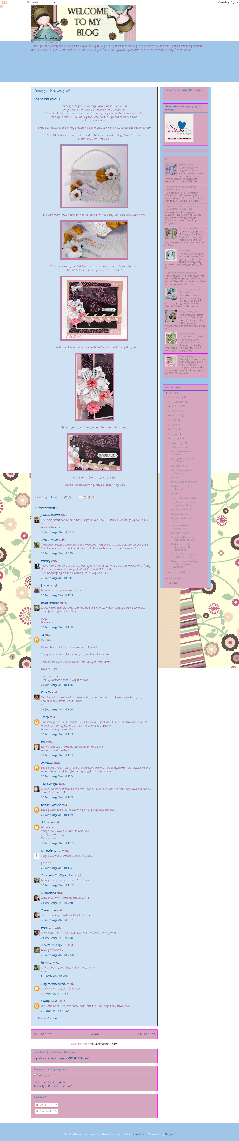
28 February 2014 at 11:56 (57, 709)
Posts (42, 1105)
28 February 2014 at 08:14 (57, 532)
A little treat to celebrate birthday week (181, 188)
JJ (42, 635)
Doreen (45, 585)
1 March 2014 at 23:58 (55, 976)
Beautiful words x (181, 532)
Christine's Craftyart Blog (57, 875)
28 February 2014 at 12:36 (57, 776)
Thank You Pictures (46, 1086)
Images (57, 1082)
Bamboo (175, 493)
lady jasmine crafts (53, 984)
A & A (174, 477)
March (176, 438)
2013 (171, 578)
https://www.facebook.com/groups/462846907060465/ (62, 1058)
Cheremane (48, 893)
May (175, 429)
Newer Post (43, 1034)
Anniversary (185, 250)
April (175, 434)
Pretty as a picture (190, 311)
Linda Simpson (50, 603)
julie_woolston (50, 515)
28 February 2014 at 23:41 (57, 955)
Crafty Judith (49, 1001)
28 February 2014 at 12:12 (57, 734)
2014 (171, 393)
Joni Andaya (49, 784)
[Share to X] (87, 497)
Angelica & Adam (181, 509)
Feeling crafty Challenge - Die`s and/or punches (184, 564)
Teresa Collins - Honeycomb (180, 527)
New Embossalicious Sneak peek (182, 472)
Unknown (47, 763)
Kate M (46, 692)
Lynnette (46, 962)
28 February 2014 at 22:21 (57, 938)
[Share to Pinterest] (93, 497)
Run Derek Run (179, 466)
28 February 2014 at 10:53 (57, 685)
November (178, 402)
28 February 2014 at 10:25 (57, 627)
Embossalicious (179, 447)
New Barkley (186, 356)
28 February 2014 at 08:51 (57, 553)
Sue (43, 742)
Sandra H (47, 928)
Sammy (45, 561)
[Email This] (80, 497)
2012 (171, 583)
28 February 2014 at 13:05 (57, 797)
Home (95, 1034)
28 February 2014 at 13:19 (57, 815)
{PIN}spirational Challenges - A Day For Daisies (183, 547)
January (177, 572)
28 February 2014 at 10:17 (57, 595)
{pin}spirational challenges (182, 272)
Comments (45, 1111)
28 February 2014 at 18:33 (57, 885)
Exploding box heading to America (183, 460)
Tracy (45, 717)
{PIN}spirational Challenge (180, 488)
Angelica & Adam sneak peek (184, 520)
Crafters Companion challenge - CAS (183, 556)
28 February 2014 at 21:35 (57, 903)
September (178, 411)
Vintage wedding (188, 228)
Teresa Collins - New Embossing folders (182, 539)
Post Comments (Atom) (103, 1044)
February (177, 443)
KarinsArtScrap (51, 851)
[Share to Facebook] (90, 497)
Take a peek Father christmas (189, 291)
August (176, 415)
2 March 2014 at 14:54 (55, 1011)
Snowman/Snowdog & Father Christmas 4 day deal (183, 208)
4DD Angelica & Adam (183, 498)
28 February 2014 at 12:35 (57, 755)
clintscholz (140, 1134)
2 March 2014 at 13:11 (54, 993)
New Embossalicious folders (182, 453)
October (177, 406)
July (174, 420)
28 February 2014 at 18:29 (57, 868)
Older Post (146, 1034)
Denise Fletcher (51, 805)
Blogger (170, 1134)
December (178, 397)
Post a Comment (49, 1018)
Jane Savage (49, 540)
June (175, 424)
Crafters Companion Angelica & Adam (183, 504)
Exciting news (186, 164)
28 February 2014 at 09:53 (57, 578)
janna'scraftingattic (54, 945)
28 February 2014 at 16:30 (57, 843)
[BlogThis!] (84, 497)
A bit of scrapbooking (183, 482)
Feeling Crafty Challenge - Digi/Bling (191, 335)
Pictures (67, 1086)
